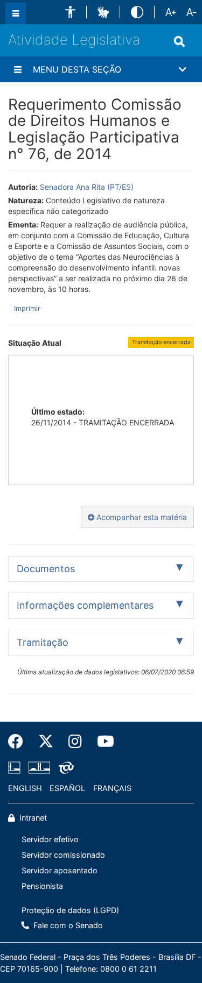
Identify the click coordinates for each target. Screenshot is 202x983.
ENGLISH (25, 788)
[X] (46, 741)
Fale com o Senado (67, 925)
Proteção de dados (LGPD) (70, 910)
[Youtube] (101, 741)
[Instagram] (75, 741)
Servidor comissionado (63, 854)
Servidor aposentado (59, 870)
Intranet (32, 817)
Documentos (46, 568)
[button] (70, 12)
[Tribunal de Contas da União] (64, 767)
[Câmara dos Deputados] (16, 767)
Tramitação (42, 642)
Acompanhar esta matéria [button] (140, 517)
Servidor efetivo (50, 839)
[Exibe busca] (179, 41)
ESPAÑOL (67, 788)
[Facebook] (19, 741)
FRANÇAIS (112, 788)
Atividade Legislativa (74, 39)
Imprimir (27, 308)
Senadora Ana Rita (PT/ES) (87, 186)
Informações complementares (85, 605)
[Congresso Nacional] (39, 767)
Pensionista (42, 886)
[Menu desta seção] (18, 69)
